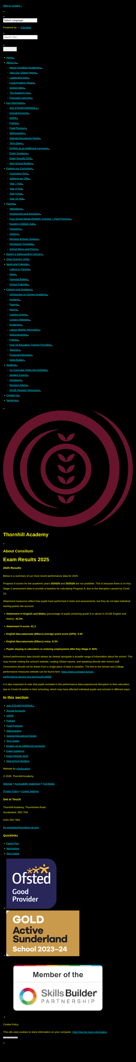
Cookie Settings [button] (30, 791)
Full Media (49, 783)
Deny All (15, 1037)
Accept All (6, 1037)
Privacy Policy (11, 791)
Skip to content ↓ (12, 5)
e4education (23, 768)
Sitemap (7, 783)
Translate (25, 27)
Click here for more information (89, 1032)
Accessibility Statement (28, 783)
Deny (11, 1037)
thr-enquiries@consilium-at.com (21, 827)
